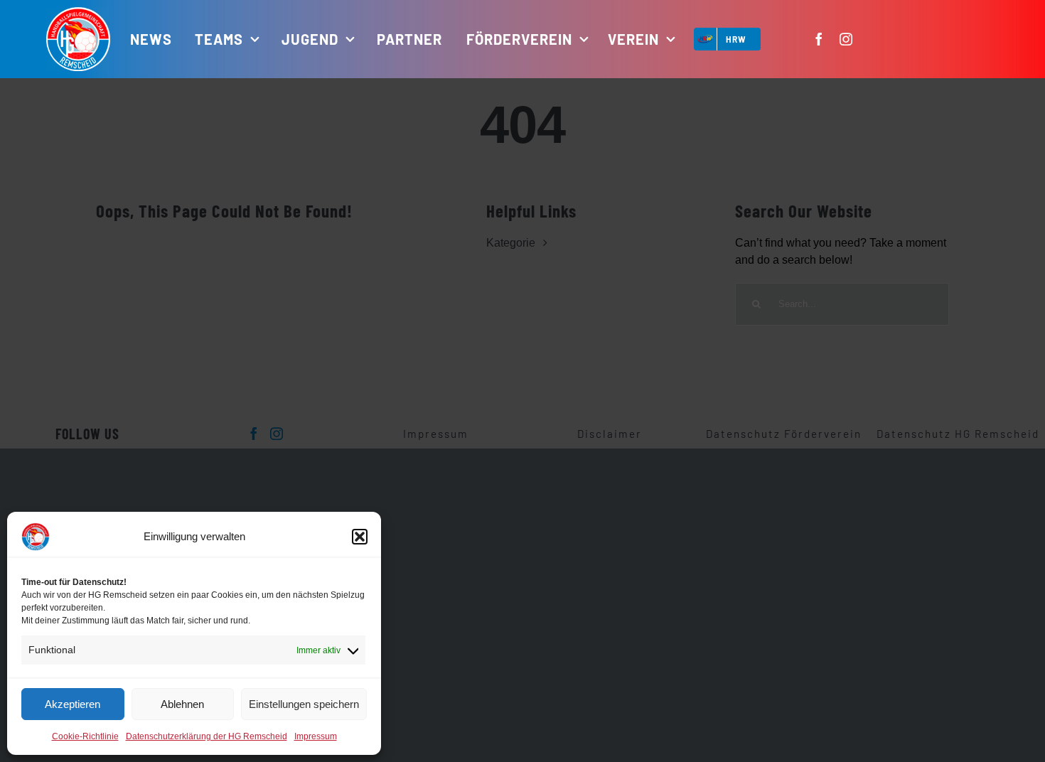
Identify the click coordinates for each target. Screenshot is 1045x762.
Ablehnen (182, 704)
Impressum (315, 736)
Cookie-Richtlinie (85, 736)
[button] (360, 537)
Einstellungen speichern (304, 704)
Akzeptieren (72, 704)
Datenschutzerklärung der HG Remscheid (206, 736)
